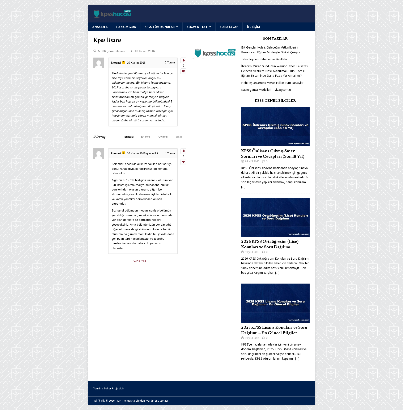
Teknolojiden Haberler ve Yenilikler (264, 59)
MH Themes (124, 400)
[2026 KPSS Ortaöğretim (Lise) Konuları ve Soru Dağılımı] (275, 234)
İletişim (253, 27)
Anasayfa (100, 27)
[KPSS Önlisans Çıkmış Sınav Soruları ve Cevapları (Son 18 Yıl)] (275, 144)
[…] (243, 187)
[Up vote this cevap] (183, 151)
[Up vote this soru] (183, 60)
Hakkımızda (126, 27)
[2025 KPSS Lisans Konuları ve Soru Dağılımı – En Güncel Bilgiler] (275, 320)
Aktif (179, 136)
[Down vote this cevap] (183, 162)
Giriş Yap (139, 260)
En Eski (128, 136)
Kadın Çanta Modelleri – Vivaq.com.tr (266, 90)
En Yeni (145, 136)
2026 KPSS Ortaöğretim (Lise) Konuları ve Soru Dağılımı (269, 244)
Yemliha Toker (102, 388)
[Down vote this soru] (183, 71)
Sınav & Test (197, 27)
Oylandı (162, 136)
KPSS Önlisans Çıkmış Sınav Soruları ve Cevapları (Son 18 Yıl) (272, 153)
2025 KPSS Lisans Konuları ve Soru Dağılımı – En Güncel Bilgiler (274, 330)
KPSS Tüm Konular (160, 27)
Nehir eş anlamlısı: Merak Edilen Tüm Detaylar (272, 83)
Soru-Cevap (229, 27)
